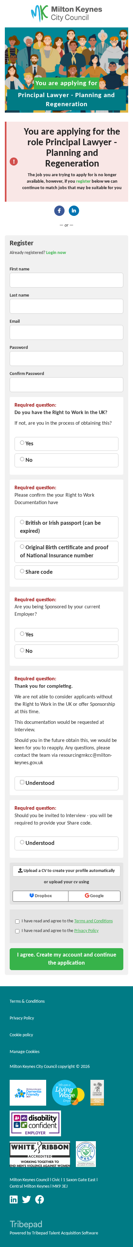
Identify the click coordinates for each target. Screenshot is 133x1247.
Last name (19, 295)
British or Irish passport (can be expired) (60, 527)
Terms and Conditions (93, 921)
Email (15, 321)
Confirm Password (27, 373)
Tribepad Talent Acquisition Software (65, 1233)
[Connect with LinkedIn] (74, 211)
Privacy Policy (86, 930)
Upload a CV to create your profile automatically (69, 870)
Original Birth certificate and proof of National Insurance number (64, 552)
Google (96, 896)
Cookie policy (21, 1035)
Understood (39, 783)
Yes (28, 444)
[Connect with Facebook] (59, 211)
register (83, 181)
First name (19, 269)
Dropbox (43, 896)
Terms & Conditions (27, 1001)
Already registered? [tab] (38, 252)
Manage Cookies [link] (24, 1051)
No (28, 460)
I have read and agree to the (67, 921)
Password (19, 347)
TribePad (26, 1225)
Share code (38, 572)
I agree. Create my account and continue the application (66, 959)
